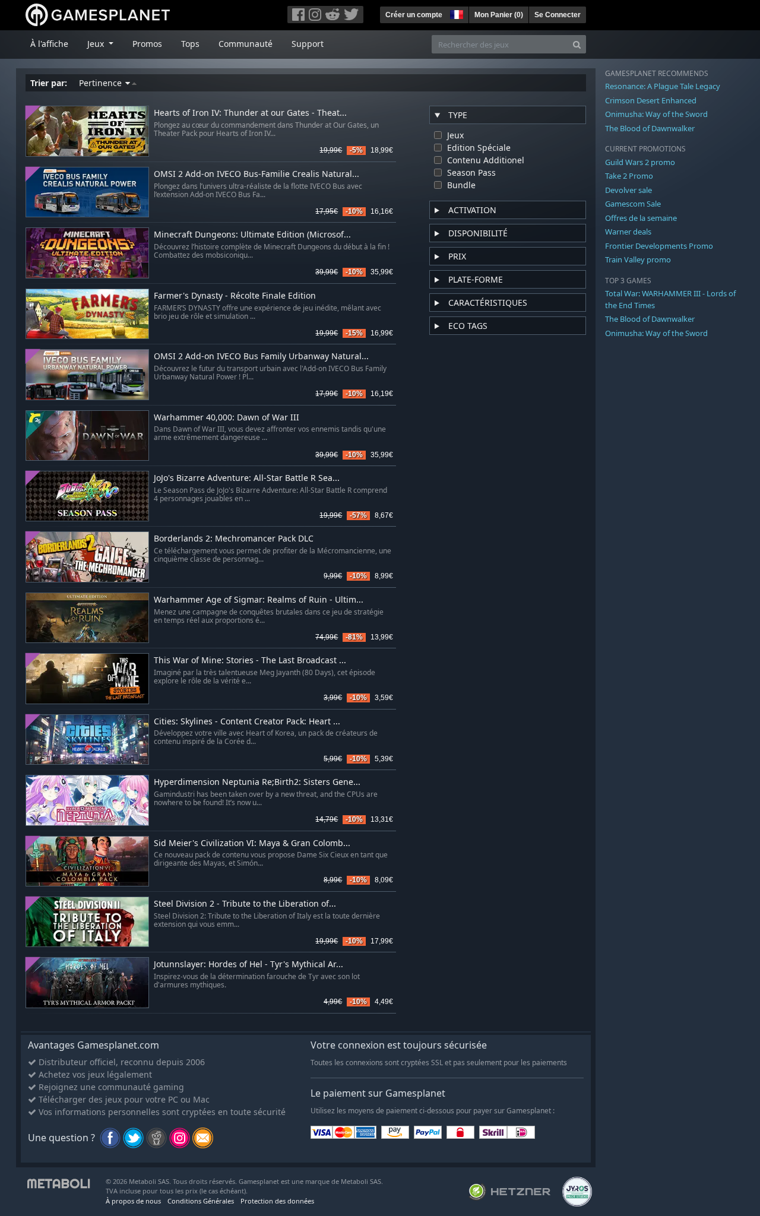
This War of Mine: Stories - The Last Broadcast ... (250, 661)
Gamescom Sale (633, 203)
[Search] (577, 44)
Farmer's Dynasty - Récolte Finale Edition (235, 296)
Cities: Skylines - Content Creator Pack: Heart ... (247, 722)
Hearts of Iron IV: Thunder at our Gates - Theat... (250, 113)
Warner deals (628, 231)
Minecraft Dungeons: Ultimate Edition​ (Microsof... (252, 235)
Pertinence (101, 82)
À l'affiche (49, 43)
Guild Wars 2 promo (640, 162)
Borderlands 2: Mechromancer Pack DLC (234, 539)
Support (308, 43)
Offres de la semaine (641, 218)
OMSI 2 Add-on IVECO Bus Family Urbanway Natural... (261, 357)
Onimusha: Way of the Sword (656, 114)
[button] (455, 13)
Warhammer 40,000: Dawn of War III (226, 418)
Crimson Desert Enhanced (650, 100)
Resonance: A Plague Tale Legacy (662, 86)
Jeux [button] (96, 43)
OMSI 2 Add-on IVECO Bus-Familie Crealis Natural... (256, 174)
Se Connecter (557, 15)
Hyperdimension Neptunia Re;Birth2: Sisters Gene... (257, 782)
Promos (147, 43)
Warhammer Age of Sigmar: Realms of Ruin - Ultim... (258, 600)
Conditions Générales (200, 1200)
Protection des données (277, 1200)
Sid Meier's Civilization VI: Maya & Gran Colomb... (252, 843)
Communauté (245, 43)
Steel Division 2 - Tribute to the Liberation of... (245, 904)
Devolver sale (628, 190)
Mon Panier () (498, 15)
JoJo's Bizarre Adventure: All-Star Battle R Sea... (247, 478)
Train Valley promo (638, 259)
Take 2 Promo (629, 175)
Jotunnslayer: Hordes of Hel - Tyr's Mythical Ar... (248, 965)
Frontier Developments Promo (659, 245)
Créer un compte (413, 15)
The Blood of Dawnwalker (650, 128)
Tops (190, 43)
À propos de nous (133, 1200)
